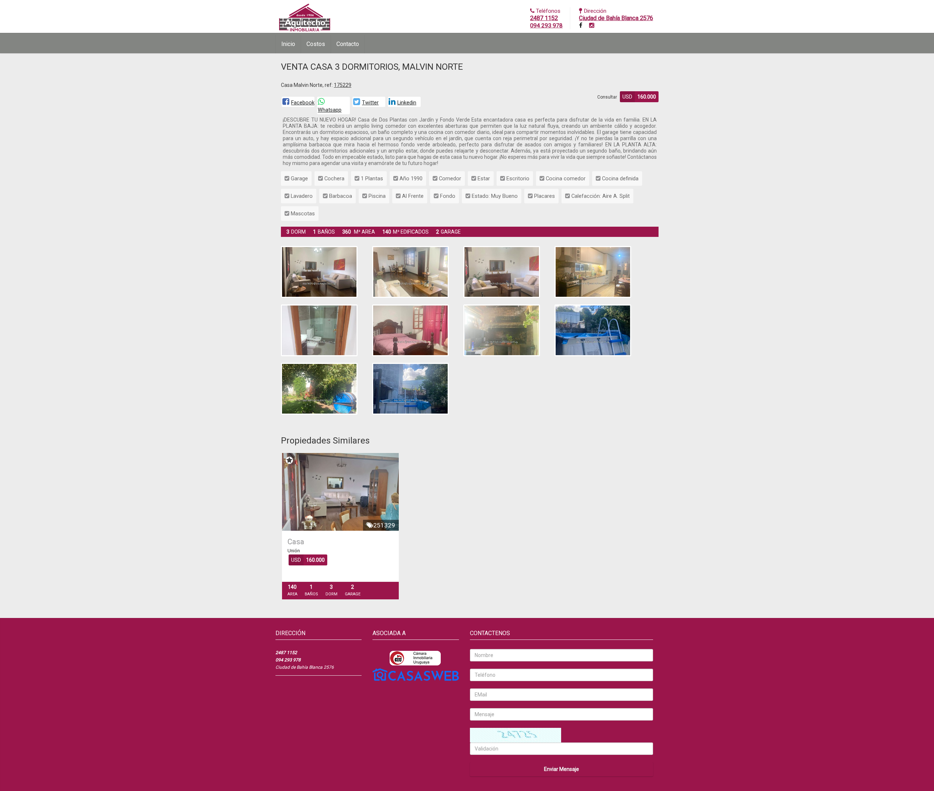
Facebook (302, 102)
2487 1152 (544, 18)
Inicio (288, 44)
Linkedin (406, 102)
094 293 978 (546, 25)
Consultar (607, 97)
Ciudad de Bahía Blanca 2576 (616, 18)
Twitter (370, 102)
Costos (315, 44)
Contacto (347, 44)
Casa (295, 541)
